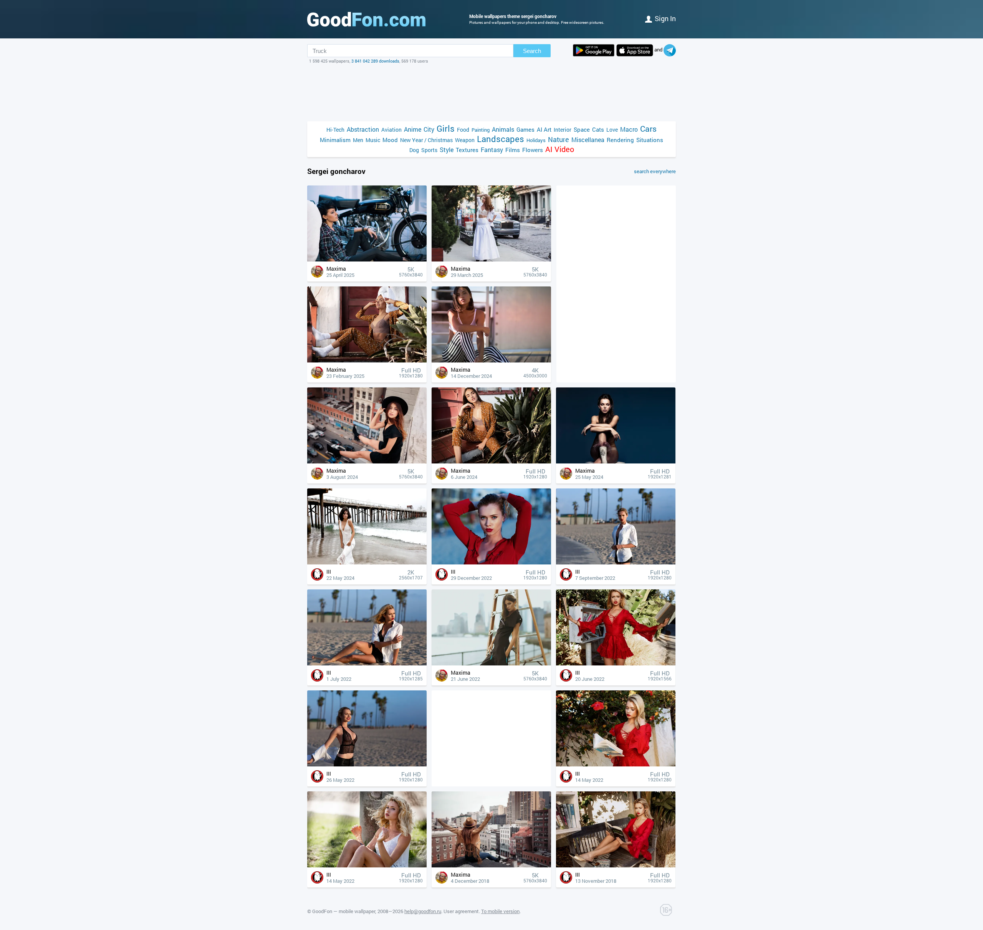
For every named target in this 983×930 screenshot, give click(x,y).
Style (446, 150)
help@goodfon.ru (422, 911)
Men (358, 140)
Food (463, 129)
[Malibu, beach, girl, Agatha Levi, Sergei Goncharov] (367, 663)
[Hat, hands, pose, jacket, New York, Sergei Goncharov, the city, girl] (491, 865)
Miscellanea (587, 140)
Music (373, 140)
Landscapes (500, 138)
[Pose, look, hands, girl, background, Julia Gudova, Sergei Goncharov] (615, 461)
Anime (412, 129)
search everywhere (655, 171)
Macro (629, 129)
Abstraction (363, 129)
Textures (467, 150)
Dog (414, 150)
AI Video (559, 149)
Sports (429, 150)
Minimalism (335, 140)
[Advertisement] (491, 93)
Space (582, 129)
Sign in (665, 18)
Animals (503, 129)
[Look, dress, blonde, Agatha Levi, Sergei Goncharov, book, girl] (615, 764)
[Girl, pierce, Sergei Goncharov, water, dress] (367, 562)
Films (512, 150)
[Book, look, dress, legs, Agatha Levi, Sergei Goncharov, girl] (615, 663)
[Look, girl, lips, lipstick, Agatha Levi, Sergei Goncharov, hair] (491, 562)
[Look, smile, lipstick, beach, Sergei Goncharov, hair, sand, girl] (367, 764)
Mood (390, 140)
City (429, 129)
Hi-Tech (335, 129)
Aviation (391, 129)
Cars (648, 128)
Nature (558, 139)
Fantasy (492, 150)
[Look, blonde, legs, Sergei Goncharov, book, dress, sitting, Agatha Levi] (615, 865)
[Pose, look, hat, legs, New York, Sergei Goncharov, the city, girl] (367, 461)
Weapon (465, 140)
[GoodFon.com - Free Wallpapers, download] (366, 19)
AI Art (544, 129)
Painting (481, 129)
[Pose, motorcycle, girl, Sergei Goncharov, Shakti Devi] (367, 259)
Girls (446, 128)
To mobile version (500, 911)
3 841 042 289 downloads (375, 61)
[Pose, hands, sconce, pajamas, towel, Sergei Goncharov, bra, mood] (367, 360)
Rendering (620, 140)
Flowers (532, 150)
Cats (598, 129)
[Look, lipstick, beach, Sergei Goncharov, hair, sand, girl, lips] (615, 562)
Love (612, 129)
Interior (562, 129)
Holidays (536, 140)
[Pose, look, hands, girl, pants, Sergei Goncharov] (491, 360)
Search (532, 51)
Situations (649, 140)
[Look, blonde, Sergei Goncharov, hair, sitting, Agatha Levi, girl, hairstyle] (367, 865)
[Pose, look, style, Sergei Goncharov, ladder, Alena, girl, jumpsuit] (491, 663)
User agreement (461, 911)
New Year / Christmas (426, 140)
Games (525, 129)
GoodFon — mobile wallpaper (343, 911)
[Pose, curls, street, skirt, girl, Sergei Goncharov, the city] (491, 259)
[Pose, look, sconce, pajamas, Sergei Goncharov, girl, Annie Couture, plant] (491, 461)
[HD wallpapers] (593, 50)
